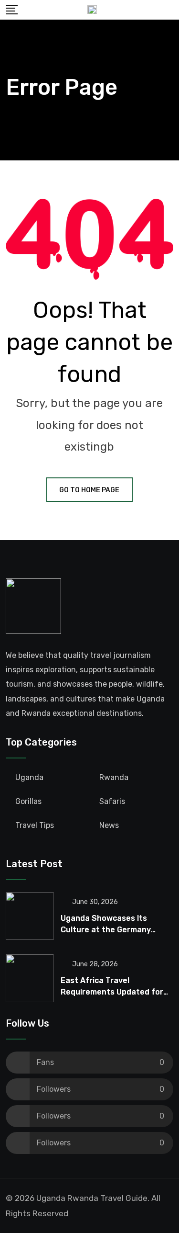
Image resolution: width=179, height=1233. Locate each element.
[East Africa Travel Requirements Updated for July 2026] (29, 978)
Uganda (29, 777)
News (109, 825)
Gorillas (28, 801)
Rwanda (113, 777)
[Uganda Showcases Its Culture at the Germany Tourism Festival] (29, 916)
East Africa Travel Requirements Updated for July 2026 (112, 992)
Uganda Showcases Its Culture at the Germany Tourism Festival (106, 930)
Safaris (112, 801)
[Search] (170, 9)
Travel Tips (34, 825)
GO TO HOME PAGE (89, 490)
